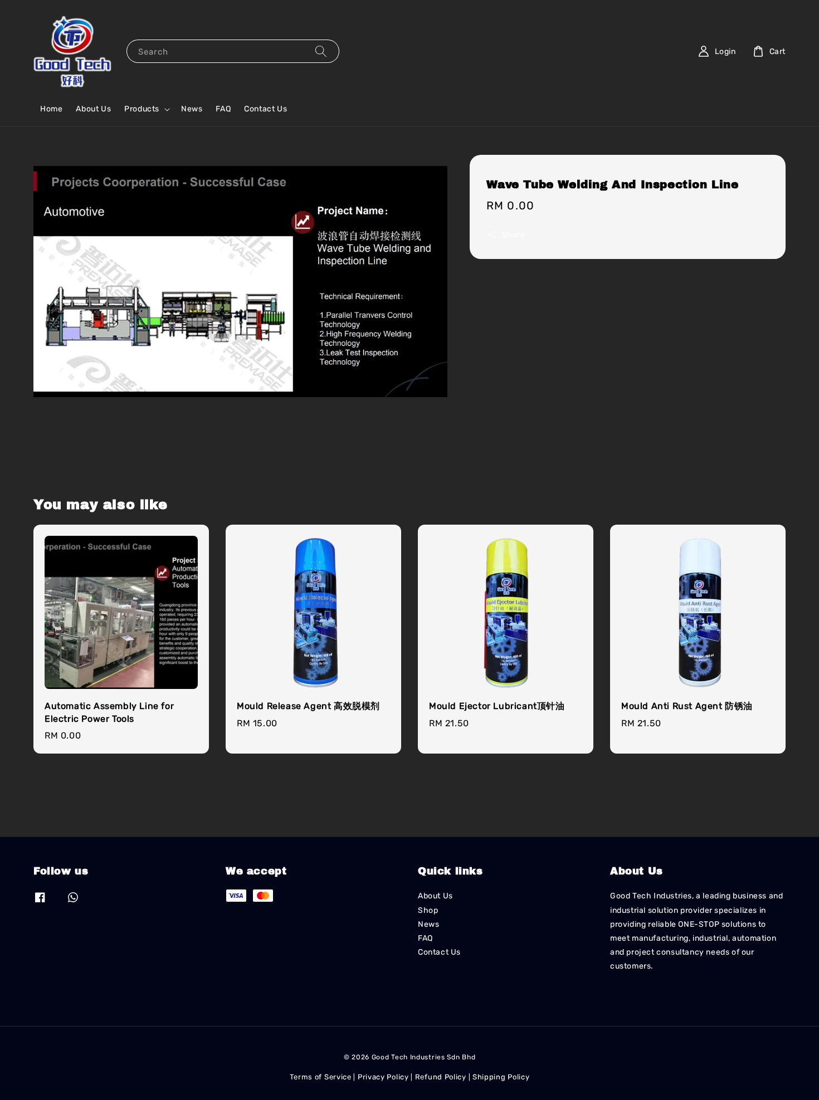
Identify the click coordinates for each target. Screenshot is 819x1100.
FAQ (223, 109)
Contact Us (265, 109)
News (191, 109)
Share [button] (513, 234)
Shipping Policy (501, 1077)
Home (51, 109)
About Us (93, 109)
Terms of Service (321, 1077)
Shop (428, 910)
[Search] (321, 51)
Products (141, 109)
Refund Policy (440, 1077)
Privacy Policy (383, 1077)
